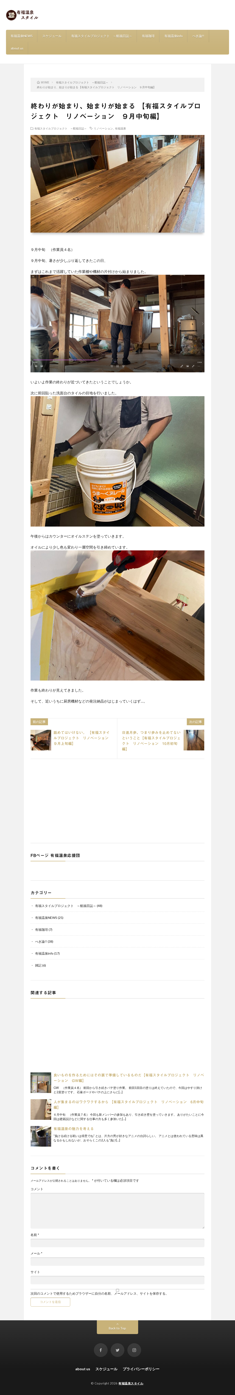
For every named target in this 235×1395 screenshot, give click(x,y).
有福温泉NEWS (22, 36)
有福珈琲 (148, 36)
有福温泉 (120, 128)
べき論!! (198, 36)
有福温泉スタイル (130, 1383)
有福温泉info (173, 36)
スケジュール (52, 36)
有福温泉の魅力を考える (73, 1129)
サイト (35, 1272)
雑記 (38, 965)
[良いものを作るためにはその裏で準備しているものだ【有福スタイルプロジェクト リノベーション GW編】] (41, 1082)
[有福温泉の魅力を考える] (41, 1136)
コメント (37, 1189)
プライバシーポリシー (141, 1369)
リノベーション (103, 128)
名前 (35, 1234)
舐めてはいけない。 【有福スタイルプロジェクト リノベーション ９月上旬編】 (82, 738)
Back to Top (117, 1328)
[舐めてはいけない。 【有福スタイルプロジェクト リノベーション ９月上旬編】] (41, 740)
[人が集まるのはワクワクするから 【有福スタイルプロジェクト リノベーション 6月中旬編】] (41, 1109)
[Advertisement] (117, 800)
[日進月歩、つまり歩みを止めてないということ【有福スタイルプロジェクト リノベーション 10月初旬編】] (194, 740)
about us (17, 48)
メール (36, 1253)
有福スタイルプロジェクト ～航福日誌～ (101, 36)
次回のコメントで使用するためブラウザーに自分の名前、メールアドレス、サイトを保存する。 (100, 1293)
